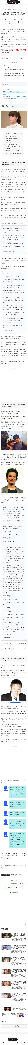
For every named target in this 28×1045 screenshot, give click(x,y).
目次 (12, 62)
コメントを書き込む (14, 1026)
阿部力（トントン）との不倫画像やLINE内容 (14, 73)
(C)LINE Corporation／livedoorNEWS (13, 493)
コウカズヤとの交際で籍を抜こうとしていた (14, 75)
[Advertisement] (14, 384)
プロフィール (7, 67)
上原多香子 (19, 874)
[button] (18, 22)
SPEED (13, 874)
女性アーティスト (6, 874)
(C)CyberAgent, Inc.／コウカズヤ (15, 702)
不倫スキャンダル (6, 876)
